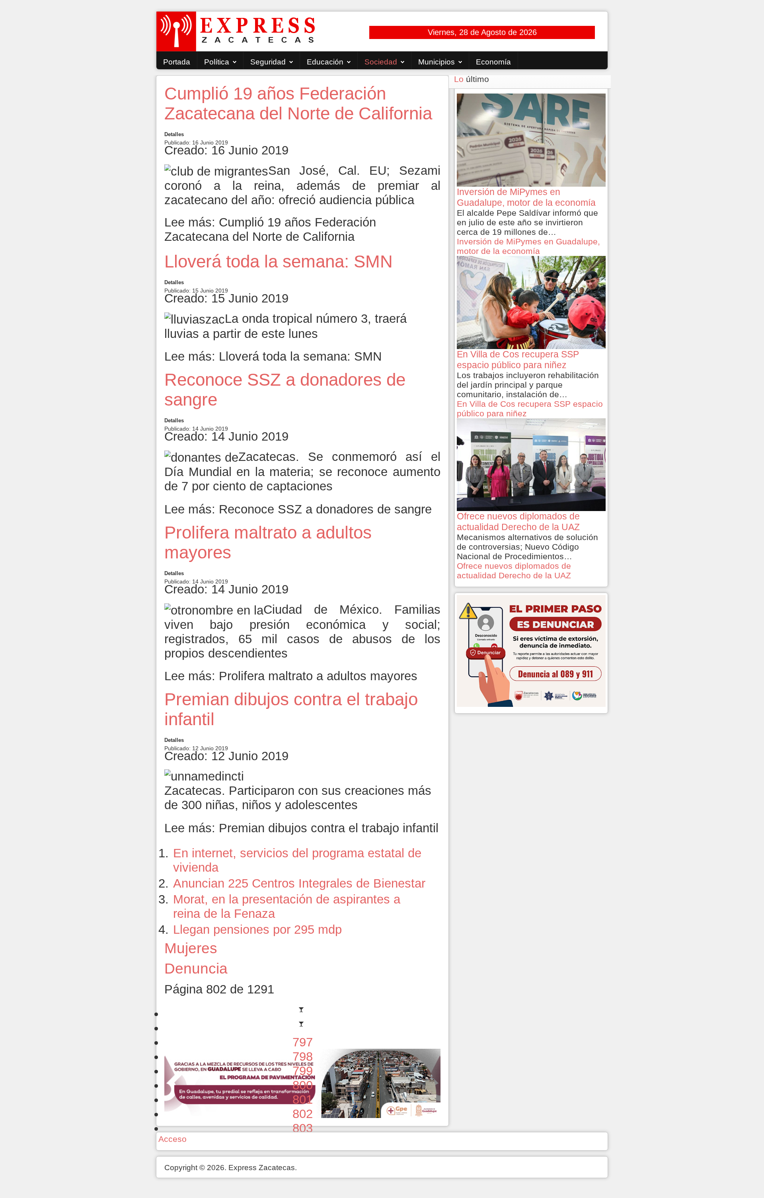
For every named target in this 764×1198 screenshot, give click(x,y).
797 (302, 1042)
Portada (176, 62)
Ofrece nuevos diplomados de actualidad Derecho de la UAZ (514, 570)
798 (302, 1056)
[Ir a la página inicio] (302, 1013)
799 (302, 1071)
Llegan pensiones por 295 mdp (257, 930)
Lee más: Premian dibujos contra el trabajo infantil (301, 828)
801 (302, 1099)
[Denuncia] (531, 650)
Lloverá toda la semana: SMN (278, 261)
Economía (493, 62)
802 (302, 1114)
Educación (325, 62)
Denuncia (196, 968)
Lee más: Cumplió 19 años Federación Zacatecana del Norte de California (270, 229)
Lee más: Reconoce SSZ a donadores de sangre (298, 509)
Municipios (436, 62)
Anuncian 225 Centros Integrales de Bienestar (299, 883)
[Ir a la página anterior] (302, 1028)
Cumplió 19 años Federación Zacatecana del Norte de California (298, 103)
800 (302, 1085)
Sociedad (380, 62)
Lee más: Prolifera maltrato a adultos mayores (290, 676)
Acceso (172, 1138)
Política (216, 62)
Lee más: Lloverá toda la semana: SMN (273, 356)
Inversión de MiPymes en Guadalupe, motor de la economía (528, 246)
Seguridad (268, 62)
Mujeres (190, 948)
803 (302, 1128)
